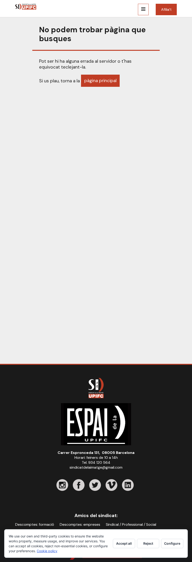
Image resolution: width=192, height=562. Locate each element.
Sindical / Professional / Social (131, 524)
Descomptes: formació (34, 524)
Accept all (124, 543)
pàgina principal (100, 81)
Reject (148, 543)
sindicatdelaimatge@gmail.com (96, 467)
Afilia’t (166, 9)
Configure (172, 543)
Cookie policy (47, 551)
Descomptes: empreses (80, 524)
